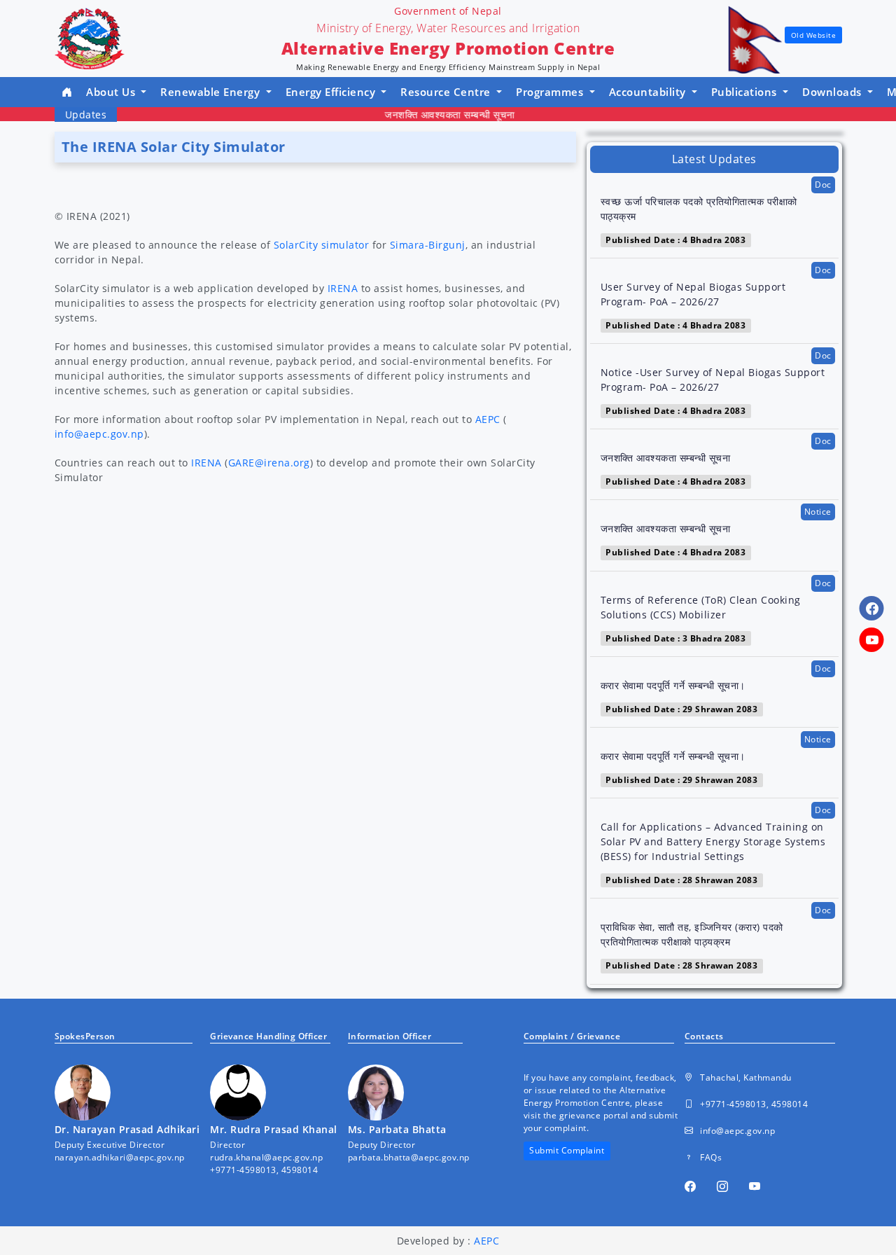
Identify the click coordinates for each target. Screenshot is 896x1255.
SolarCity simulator (322, 244)
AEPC (487, 419)
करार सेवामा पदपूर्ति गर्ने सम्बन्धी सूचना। (673, 685)
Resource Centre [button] (446, 92)
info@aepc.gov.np (99, 434)
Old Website (813, 35)
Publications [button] (745, 92)
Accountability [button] (649, 92)
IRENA (343, 288)
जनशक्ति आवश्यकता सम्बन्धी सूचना (434, 114)
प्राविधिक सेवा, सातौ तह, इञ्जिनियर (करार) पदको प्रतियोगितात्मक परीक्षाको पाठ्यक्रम (692, 934)
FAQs (711, 1157)
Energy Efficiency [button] (332, 92)
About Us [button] (112, 92)
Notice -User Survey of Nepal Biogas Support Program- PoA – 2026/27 (713, 380)
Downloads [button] (833, 92)
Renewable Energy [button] (211, 92)
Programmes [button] (551, 92)
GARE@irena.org (269, 462)
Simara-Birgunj (427, 244)
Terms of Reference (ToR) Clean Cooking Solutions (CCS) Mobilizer (701, 607)
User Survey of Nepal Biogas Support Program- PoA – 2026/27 (693, 294)
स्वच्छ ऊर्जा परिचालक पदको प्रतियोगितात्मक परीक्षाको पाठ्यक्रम (699, 209)
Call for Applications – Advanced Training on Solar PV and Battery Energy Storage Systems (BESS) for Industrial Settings (713, 841)
